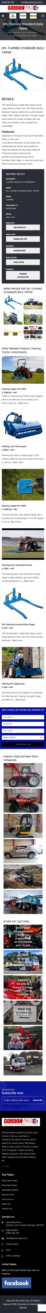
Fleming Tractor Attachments (25, 33)
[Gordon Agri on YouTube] (7, 1166)
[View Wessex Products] (23, 16)
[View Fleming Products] (33, 16)
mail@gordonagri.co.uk (32, 2)
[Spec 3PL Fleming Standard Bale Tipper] (13, 333)
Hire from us (8, 1199)
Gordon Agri (24, 1300)
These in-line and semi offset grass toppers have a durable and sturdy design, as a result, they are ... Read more (22, 396)
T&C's (8, 1250)
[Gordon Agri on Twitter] (5, 1166)
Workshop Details (10, 1190)
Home (9, 33)
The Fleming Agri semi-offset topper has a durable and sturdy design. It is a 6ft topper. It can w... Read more (23, 518)
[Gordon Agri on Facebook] (2, 1166)
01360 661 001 (8, 2)
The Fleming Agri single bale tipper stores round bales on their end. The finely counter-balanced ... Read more (23, 637)
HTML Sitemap (13, 1255)
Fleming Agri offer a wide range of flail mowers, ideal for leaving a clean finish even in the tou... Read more (23, 459)
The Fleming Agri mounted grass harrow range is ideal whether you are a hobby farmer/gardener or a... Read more (21, 578)
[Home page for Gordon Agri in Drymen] (23, 8)
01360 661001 (12, 1230)
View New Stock (9, 1185)
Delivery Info (8, 1194)
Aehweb (23, 1307)
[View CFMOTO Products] (12, 16)
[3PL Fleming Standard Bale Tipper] (23, 74)
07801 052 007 (12, 1233)
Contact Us (7, 1208)
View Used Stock (9, 1180)
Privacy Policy (12, 1244)
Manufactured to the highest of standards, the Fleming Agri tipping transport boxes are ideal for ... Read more (22, 696)
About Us (6, 1204)
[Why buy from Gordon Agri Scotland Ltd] (33, 333)
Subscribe (37, 1100)
